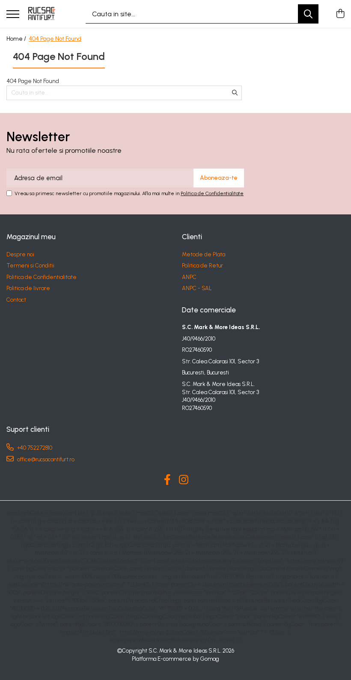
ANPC (189, 277)
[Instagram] (183, 480)
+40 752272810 (34, 448)
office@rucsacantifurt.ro (45, 459)
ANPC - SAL (197, 288)
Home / (16, 38)
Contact (16, 300)
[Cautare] (308, 14)
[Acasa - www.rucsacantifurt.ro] (44, 14)
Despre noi (20, 254)
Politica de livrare (28, 288)
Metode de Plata (203, 254)
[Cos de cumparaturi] (340, 14)
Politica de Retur (202, 265)
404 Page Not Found (55, 38)
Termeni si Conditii (30, 265)
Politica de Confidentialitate (212, 193)
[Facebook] (167, 480)
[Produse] (13, 14)
